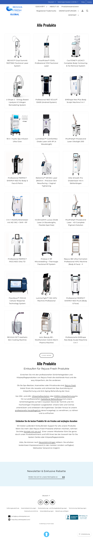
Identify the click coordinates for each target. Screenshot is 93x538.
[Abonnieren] (63, 477)
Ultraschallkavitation (40, 396)
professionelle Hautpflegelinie (28, 410)
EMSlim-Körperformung (64, 396)
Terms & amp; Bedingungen (77, 508)
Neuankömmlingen (47, 442)
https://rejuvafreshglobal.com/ (20, 519)
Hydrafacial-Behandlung (51, 399)
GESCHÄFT (40, 6)
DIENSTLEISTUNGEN (68, 11)
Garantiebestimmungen (28, 508)
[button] (46, 534)
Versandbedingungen (47, 511)
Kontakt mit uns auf (32, 431)
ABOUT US (54, 6)
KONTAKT (72, 15)
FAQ (83, 2)
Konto (89, 2)
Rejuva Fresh (70, 385)
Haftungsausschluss (13, 508)
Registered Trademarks (46, 11)
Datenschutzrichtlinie (31, 511)
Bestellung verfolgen (62, 511)
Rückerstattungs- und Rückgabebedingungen (52, 508)
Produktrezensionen (70, 6)
